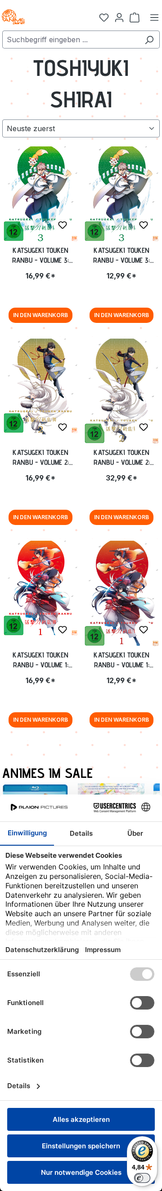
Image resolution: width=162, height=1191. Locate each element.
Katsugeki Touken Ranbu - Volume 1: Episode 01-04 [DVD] (121, 660)
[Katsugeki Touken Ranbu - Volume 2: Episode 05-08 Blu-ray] (40, 387)
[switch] (142, 1178)
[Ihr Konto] (119, 17)
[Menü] (154, 17)
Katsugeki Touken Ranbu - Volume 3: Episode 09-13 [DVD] (121, 255)
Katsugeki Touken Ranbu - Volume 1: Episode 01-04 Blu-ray (40, 660)
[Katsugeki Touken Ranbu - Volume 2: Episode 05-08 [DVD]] (121, 392)
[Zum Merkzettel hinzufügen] (63, 225)
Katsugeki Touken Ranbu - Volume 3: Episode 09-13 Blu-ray (40, 255)
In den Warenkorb (40, 315)
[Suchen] (149, 40)
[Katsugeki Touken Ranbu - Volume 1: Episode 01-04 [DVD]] (121, 594)
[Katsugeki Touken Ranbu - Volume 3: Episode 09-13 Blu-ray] (40, 194)
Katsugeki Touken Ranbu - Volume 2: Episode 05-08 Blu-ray (40, 457)
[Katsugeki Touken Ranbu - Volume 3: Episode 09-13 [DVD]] (121, 194)
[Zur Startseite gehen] (45, 17)
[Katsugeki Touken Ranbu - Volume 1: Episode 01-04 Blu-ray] (40, 589)
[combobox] (70, 40)
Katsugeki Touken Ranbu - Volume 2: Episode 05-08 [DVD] (122, 457)
